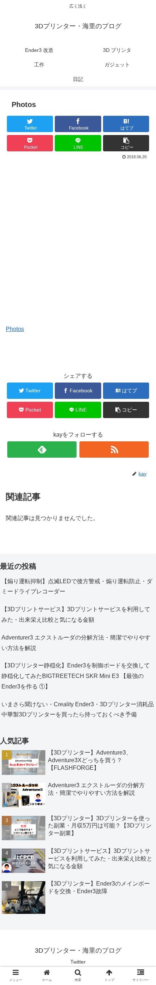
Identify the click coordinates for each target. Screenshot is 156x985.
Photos (15, 329)
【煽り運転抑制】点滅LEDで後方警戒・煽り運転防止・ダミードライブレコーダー (76, 586)
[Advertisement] (78, 243)
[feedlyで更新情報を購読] (42, 449)
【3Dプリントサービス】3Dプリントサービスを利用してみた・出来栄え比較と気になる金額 (75, 614)
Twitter (78, 962)
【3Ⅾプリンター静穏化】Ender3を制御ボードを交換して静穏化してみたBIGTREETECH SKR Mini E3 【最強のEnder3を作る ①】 (75, 676)
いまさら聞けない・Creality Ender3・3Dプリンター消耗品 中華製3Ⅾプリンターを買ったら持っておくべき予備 (77, 709)
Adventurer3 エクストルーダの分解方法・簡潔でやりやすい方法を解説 (76, 642)
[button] (141, 732)
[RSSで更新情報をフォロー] (114, 449)
